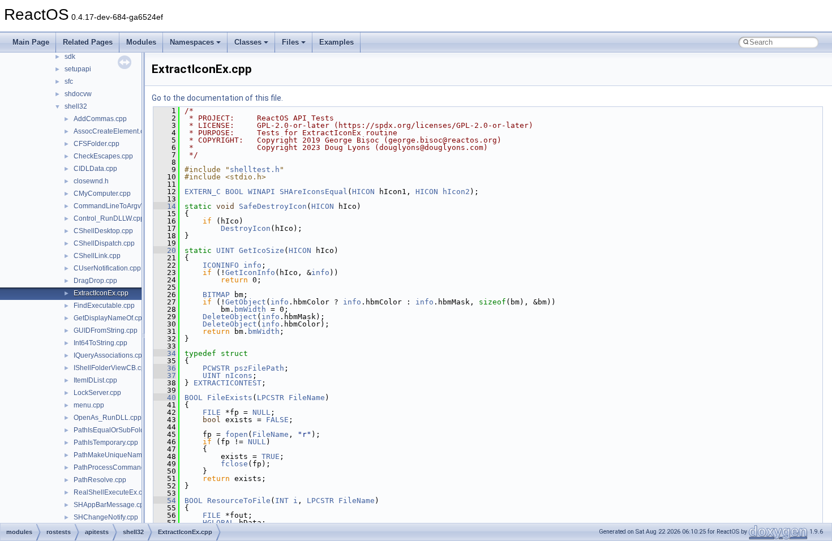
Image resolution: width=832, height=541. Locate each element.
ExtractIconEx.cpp (101, 293)
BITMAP (216, 294)
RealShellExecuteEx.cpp (112, 492)
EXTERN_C (203, 191)
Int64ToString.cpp (100, 343)
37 (164, 375)
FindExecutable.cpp (104, 306)
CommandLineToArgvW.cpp (117, 206)
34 (164, 353)
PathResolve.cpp (100, 480)
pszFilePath (259, 368)
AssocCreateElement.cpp (113, 131)
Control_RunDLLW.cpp (109, 218)
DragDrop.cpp (95, 281)
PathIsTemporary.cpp (106, 442)
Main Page (30, 42)
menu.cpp (89, 405)
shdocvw (78, 94)
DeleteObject (230, 316)
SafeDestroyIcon (273, 206)
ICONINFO (221, 265)
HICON (363, 191)
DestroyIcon (246, 228)
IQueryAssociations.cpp (110, 355)
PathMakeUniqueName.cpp (116, 455)
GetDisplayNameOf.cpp (110, 318)
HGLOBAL (218, 522)
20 (164, 250)
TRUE (270, 456)
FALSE (277, 419)
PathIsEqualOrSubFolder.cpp (118, 430)
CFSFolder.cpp (96, 144)
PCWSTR (216, 368)
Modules (141, 42)
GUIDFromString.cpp (106, 330)
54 (164, 500)
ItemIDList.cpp (95, 380)
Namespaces (192, 42)
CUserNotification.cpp (107, 268)
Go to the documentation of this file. (217, 97)
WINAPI (261, 191)
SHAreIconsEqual (314, 191)
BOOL (234, 191)
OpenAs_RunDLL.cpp (107, 418)
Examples (336, 42)
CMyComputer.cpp (102, 193)
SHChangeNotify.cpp (106, 517)
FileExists (229, 397)
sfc (69, 81)
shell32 (76, 106)
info (252, 265)
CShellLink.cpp (97, 256)
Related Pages (88, 42)
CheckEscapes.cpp (103, 156)
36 (164, 368)
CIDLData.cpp (95, 169)
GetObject (245, 302)
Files (290, 42)
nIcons (238, 375)
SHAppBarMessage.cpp (111, 505)
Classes (247, 42)
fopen (236, 434)
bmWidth (250, 309)
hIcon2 (456, 191)
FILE (212, 412)
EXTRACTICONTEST (227, 383)
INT (282, 500)
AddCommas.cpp (100, 119)
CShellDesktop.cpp (103, 231)
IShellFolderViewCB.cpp (111, 368)
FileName (307, 397)
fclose (234, 464)
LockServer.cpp (97, 393)
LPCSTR (270, 397)
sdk (70, 57)
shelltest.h (255, 169)
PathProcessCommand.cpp (116, 467)
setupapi (78, 69)
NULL (261, 412)
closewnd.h (91, 181)
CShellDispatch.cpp (104, 243)
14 (164, 206)
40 (164, 397)
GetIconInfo (250, 272)
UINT (225, 250)
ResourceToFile (239, 500)
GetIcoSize (261, 250)
